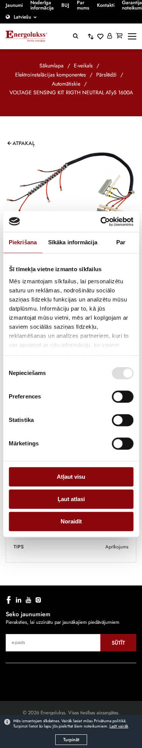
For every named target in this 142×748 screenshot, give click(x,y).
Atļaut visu (71, 476)
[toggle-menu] (132, 36)
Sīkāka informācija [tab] (72, 242)
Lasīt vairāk (118, 726)
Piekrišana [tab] (23, 242)
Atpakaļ (23, 143)
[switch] (122, 396)
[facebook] (9, 600)
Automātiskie (66, 83)
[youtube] (28, 600)
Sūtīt (118, 642)
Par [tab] (120, 242)
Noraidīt (71, 521)
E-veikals (83, 65)
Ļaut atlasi (71, 499)
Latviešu (22, 16)
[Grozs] (119, 36)
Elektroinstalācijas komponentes (50, 74)
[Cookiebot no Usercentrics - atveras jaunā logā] (101, 221)
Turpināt (71, 739)
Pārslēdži (106, 74)
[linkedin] (19, 600)
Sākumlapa (51, 65)
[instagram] (38, 600)
